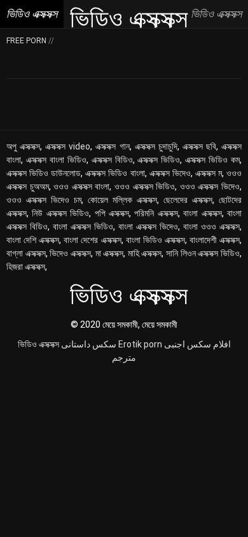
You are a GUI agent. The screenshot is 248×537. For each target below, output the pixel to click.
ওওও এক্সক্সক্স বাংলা (81, 186)
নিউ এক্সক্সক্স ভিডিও (60, 213)
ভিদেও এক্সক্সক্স (70, 253)
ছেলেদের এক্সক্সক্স (187, 200)
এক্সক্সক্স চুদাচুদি (156, 146)
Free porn (27, 40)
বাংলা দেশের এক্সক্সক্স (92, 240)
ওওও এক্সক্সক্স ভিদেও (210, 186)
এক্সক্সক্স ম (208, 173)
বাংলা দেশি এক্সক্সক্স (32, 240)
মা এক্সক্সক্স (109, 253)
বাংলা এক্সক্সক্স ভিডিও (83, 226)
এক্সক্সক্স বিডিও (112, 160)
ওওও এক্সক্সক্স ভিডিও (144, 186)
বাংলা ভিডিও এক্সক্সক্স (155, 240)
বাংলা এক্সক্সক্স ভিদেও (148, 226)
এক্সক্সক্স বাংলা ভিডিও (56, 160)
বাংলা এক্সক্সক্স (202, 213)
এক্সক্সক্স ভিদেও (170, 173)
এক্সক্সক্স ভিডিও (158, 160)
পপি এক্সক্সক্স (112, 213)
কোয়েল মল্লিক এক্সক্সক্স (122, 200)
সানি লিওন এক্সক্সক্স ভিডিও (203, 253)
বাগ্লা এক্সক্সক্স (26, 253)
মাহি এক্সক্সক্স (145, 253)
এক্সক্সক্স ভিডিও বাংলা (114, 173)
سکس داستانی (88, 344)
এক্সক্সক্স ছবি (199, 146)
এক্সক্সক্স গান (112, 146)
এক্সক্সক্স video (67, 146)
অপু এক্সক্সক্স (23, 146)
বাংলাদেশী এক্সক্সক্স (214, 240)
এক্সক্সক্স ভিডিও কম (212, 160)
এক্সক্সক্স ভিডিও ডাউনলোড (43, 173)
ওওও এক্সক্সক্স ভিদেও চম (43, 200)
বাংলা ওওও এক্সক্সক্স (211, 226)
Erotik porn (140, 344)
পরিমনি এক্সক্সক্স (155, 213)
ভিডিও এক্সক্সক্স (38, 344)
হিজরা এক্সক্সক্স (25, 267)
